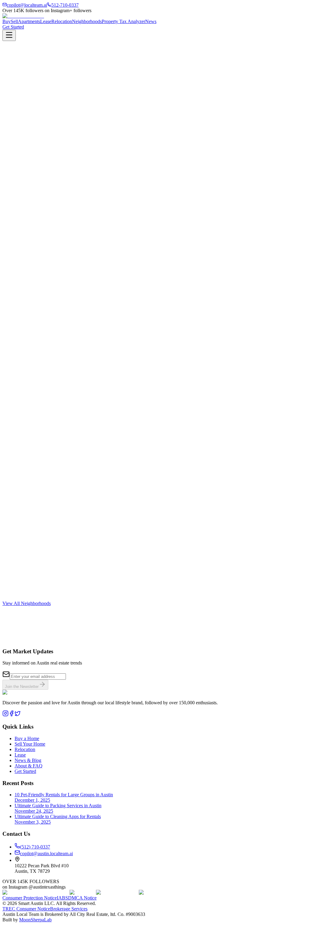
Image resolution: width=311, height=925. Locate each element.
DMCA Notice (82, 897)
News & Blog (28, 760)
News (150, 21)
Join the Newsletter (22, 686)
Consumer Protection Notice (29, 897)
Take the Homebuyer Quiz (27, 104)
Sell (14, 21)
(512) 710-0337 (35, 846)
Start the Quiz (15, 645)
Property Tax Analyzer (123, 21)
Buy (6, 21)
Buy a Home (27, 738)
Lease (45, 21)
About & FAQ (29, 765)
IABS (62, 897)
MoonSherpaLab (35, 919)
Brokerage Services (68, 908)
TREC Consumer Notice (26, 908)
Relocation (61, 21)
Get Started (13, 26)
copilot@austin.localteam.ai (46, 853)
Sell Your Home (30, 743)
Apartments (29, 21)
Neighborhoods (87, 21)
